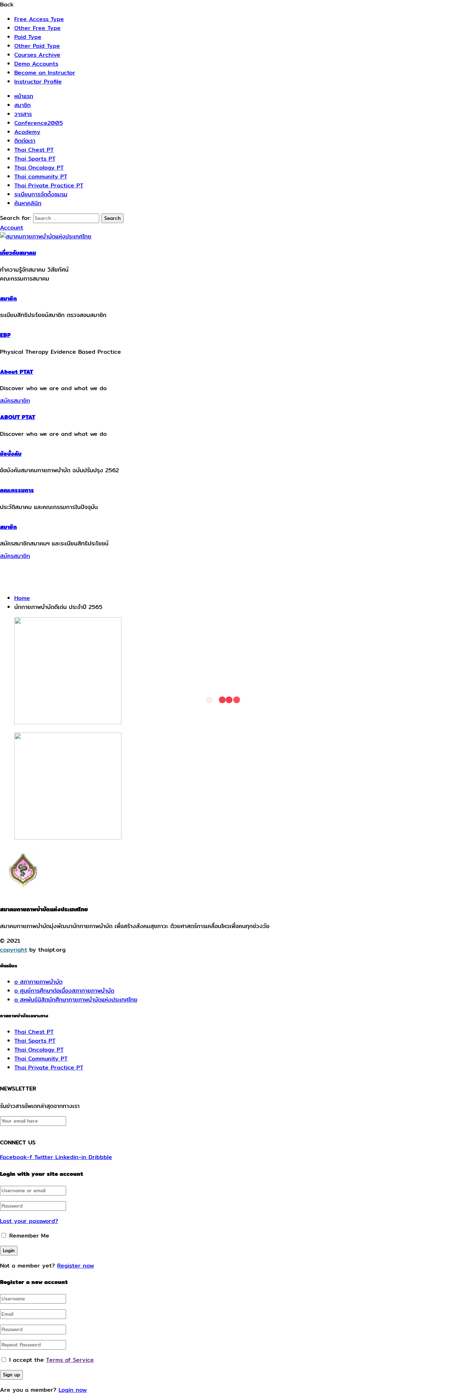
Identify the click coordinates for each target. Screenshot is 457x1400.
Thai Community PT (40, 1058)
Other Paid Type (37, 45)
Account (11, 227)
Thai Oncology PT (39, 167)
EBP (5, 335)
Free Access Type (39, 19)
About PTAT (16, 371)
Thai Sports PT (34, 158)
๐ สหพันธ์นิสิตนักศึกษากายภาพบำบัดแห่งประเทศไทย (75, 999)
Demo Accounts (36, 63)
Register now (75, 1265)
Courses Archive (37, 54)
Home (22, 598)
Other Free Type (37, 28)
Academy (27, 131)
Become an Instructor (44, 72)
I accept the (51, 1359)
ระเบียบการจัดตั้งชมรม (40, 194)
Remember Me (28, 1235)
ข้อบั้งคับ (10, 453)
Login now (73, 1389)
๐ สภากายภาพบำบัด (38, 981)
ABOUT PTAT (17, 417)
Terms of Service (70, 1359)
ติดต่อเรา (24, 140)
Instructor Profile (38, 81)
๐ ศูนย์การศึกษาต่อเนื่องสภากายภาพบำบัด (64, 990)
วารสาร (23, 114)
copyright (13, 949)
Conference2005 (38, 123)
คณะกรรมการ (17, 490)
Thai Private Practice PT (48, 185)
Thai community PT (40, 176)
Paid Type (27, 36)
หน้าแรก (23, 96)
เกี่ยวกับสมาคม (18, 252)
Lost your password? (29, 1221)
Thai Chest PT (34, 149)
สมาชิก (22, 105)
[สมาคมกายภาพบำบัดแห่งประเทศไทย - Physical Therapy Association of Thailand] (45, 236)
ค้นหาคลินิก (27, 203)
